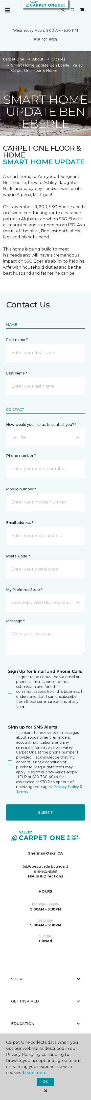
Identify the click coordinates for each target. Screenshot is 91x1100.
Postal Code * (18, 556)
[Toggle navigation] (7, 10)
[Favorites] (72, 10)
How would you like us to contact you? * (41, 424)
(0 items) (82, 10)
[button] (63, 10)
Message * (15, 621)
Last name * (16, 373)
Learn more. (35, 1072)
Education (22, 1023)
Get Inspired (25, 1001)
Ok (45, 1081)
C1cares (58, 59)
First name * (17, 339)
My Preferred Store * (24, 589)
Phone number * (21, 455)
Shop (16, 979)
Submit (45, 812)
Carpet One (13, 59)
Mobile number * (21, 489)
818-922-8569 (45, 40)
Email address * (19, 522)
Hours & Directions (45, 876)
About (37, 59)
